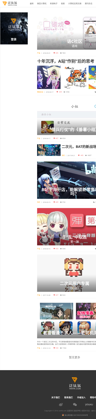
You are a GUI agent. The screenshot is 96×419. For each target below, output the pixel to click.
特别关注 (40, 92)
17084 (64, 348)
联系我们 (68, 397)
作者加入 (81, 397)
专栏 (63, 155)
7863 (63, 53)
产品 (38, 53)
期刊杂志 (88, 3)
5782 (63, 202)
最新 (32, 3)
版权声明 (77, 411)
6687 (89, 155)
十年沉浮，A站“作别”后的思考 (65, 61)
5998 (67, 92)
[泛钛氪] (8, 3)
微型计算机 (41, 3)
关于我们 (55, 397)
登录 (14, 39)
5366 (63, 249)
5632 (63, 295)
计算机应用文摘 (74, 3)
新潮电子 (53, 3)
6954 (63, 138)
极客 (63, 3)
